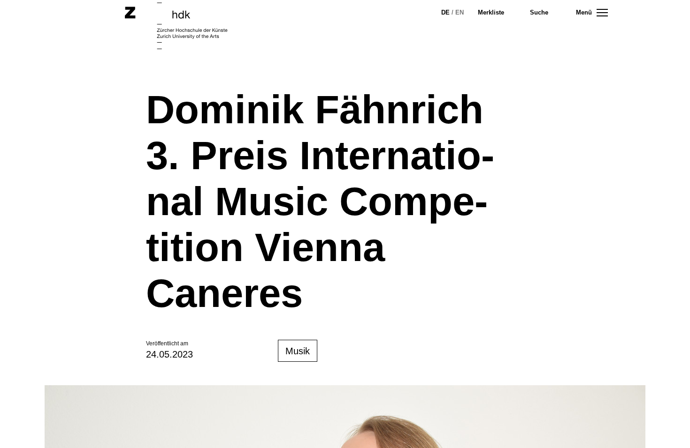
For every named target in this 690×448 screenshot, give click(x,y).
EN (459, 12)
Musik (297, 351)
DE (445, 12)
